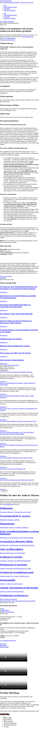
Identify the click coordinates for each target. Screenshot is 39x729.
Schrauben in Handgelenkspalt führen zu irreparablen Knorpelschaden (15, 306)
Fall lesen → (3, 381)
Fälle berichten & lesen (10, 7)
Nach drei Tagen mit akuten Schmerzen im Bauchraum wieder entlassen (16, 322)
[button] (4, 714)
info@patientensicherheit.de (13, 637)
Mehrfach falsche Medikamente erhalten (15, 346)
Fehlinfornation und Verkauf (11, 339)
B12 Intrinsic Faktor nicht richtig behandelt (16, 314)
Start (5, 5)
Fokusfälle (7, 9)
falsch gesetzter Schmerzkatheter (12, 360)
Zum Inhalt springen (6, 1)
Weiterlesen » (4, 292)
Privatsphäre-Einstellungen (7, 642)
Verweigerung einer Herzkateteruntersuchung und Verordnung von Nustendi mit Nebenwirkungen (18, 288)
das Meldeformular (8, 504)
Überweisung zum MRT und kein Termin (15, 353)
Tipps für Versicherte (10, 10)
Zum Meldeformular (27, 36)
